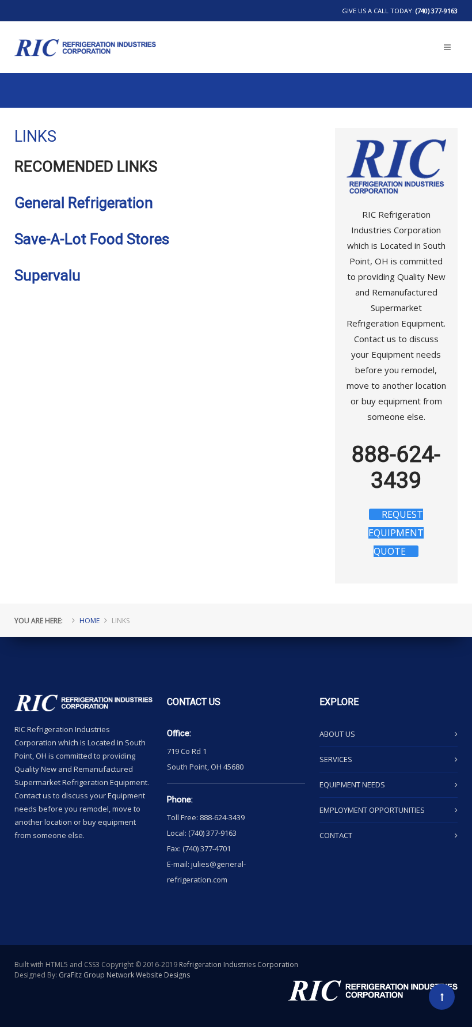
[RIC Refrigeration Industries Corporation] (85, 29)
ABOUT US (337, 734)
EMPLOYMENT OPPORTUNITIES (372, 810)
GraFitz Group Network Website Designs (124, 975)
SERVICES (335, 759)
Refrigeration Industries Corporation (238, 964)
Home (89, 621)
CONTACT (335, 835)
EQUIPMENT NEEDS (352, 784)
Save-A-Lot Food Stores (91, 239)
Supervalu (47, 275)
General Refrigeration (83, 202)
